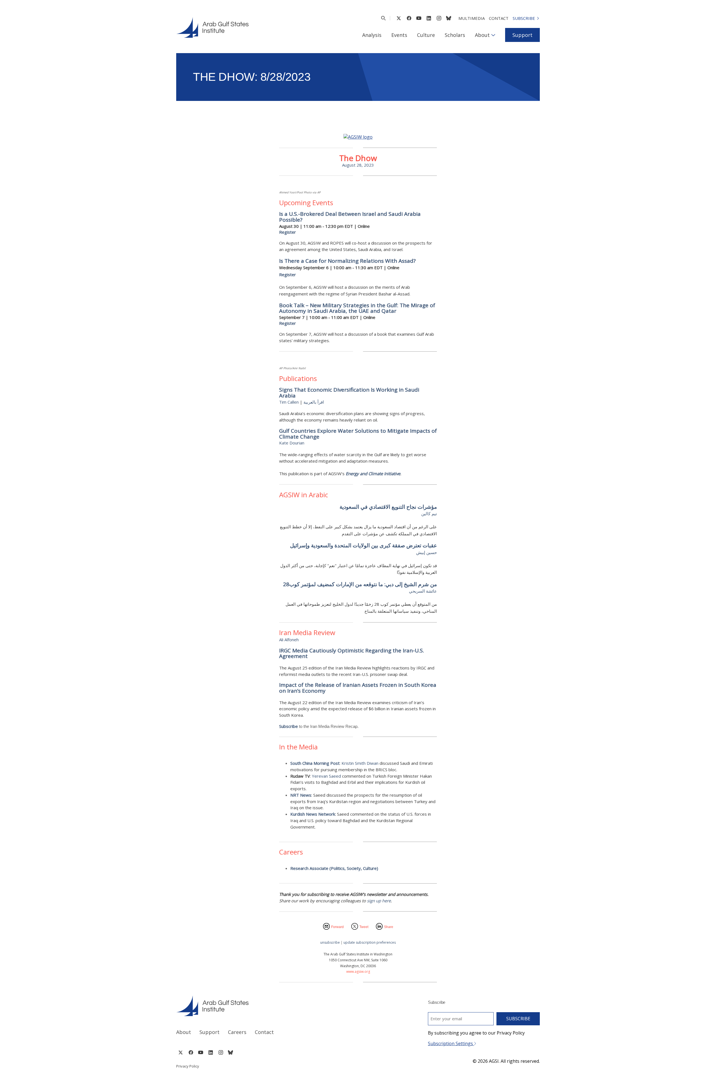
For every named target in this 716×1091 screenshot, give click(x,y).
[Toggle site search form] (383, 18)
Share (388, 927)
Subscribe (524, 18)
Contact (498, 18)
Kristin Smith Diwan (359, 763)
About (482, 35)
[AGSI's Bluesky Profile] (448, 18)
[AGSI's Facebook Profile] (408, 18)
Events (399, 35)
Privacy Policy (187, 1066)
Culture (426, 35)
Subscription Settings (451, 1043)
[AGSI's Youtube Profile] (418, 18)
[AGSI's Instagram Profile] (439, 18)
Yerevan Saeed (327, 776)
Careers (237, 1032)
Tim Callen (289, 402)
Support (522, 35)
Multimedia (471, 18)
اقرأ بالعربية (313, 402)
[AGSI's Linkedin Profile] (429, 18)
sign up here (379, 900)
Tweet (363, 927)
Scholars (455, 35)
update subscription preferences (369, 942)
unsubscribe (330, 942)
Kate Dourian (291, 443)
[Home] (262, 1005)
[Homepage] (212, 27)
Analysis (371, 35)
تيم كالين (429, 513)
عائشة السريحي (423, 591)
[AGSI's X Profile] (398, 18)
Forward (337, 927)
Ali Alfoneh (289, 639)
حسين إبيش (426, 552)
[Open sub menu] (493, 34)
